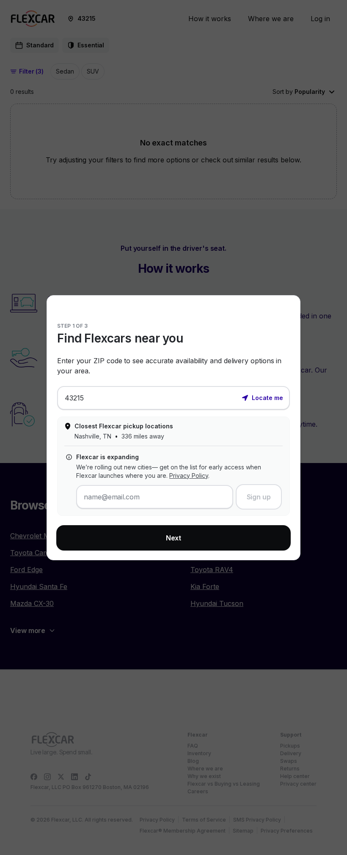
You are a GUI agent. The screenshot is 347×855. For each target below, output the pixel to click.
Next (174, 538)
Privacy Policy (188, 475)
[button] (262, 397)
